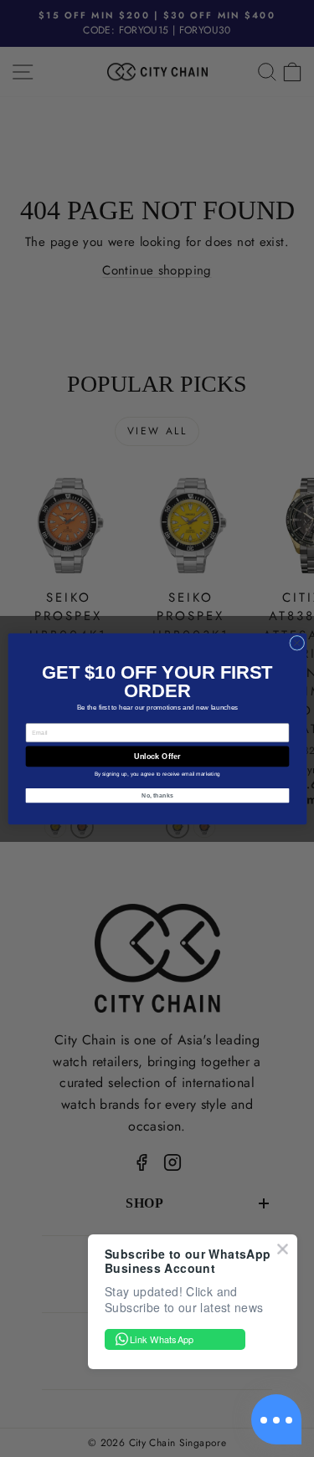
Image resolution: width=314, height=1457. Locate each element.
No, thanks (157, 795)
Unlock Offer (157, 756)
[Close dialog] (296, 642)
